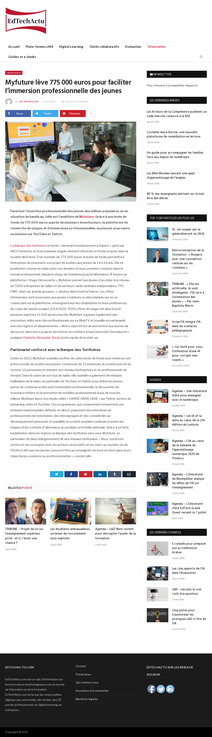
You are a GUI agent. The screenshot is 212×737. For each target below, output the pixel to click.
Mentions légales (87, 699)
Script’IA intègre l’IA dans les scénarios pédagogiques (186, 326)
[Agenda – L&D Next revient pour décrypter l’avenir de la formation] (115, 511)
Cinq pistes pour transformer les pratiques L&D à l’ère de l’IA (189, 617)
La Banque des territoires (28, 246)
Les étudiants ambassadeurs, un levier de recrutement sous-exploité (70, 534)
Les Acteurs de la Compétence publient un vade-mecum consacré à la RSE (177, 114)
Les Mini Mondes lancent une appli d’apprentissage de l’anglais (171, 175)
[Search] (201, 57)
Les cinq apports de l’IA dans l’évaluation (188, 571)
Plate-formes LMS (39, 46)
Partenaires (83, 674)
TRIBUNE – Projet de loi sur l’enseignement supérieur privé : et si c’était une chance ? (24, 536)
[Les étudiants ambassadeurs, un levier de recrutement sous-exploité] (70, 511)
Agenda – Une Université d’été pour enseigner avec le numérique (189, 395)
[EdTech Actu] (26, 20)
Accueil (14, 46)
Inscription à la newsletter (92, 690)
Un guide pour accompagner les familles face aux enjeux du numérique (175, 155)
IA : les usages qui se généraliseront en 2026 (188, 231)
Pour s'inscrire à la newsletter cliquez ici (172, 85)
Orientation (157, 46)
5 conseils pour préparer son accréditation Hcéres (189, 548)
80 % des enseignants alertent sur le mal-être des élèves (176, 196)
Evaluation (133, 46)
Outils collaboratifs (104, 46)
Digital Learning (71, 46)
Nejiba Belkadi (29, 101)
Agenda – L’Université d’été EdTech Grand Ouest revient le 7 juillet (189, 508)
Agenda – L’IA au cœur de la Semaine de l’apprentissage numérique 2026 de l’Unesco (188, 450)
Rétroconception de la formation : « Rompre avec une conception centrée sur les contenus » (188, 259)
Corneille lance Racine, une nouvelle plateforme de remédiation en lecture (173, 134)
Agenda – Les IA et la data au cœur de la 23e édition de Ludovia (188, 420)
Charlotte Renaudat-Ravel (41, 338)
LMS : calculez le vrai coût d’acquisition (186, 591)
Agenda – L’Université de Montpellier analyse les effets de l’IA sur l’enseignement (188, 481)
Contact (81, 666)
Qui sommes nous (87, 682)
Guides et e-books (22, 57)
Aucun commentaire (77, 101)
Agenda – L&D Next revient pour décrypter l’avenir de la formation (115, 534)
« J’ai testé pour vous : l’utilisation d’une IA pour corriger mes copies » (188, 353)
